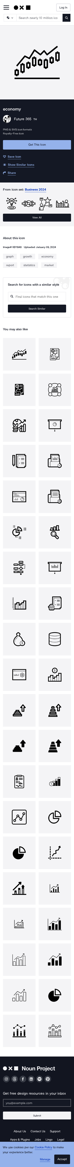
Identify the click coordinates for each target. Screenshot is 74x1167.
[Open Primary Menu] (6, 8)
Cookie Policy (43, 1147)
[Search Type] (10, 18)
